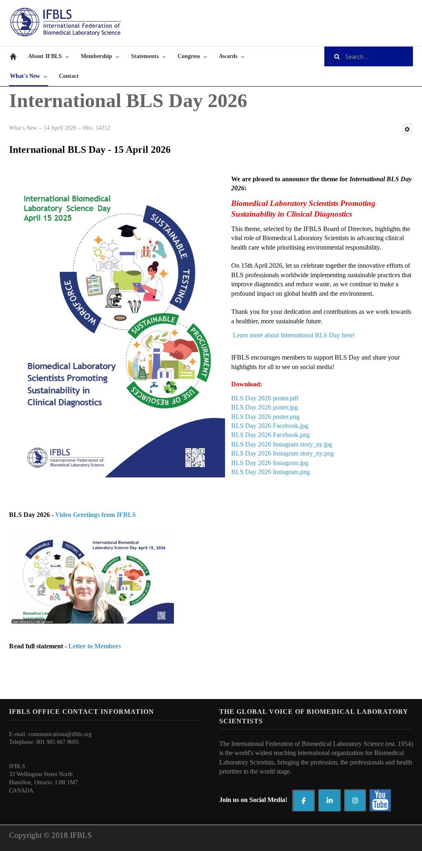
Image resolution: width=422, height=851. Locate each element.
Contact (69, 76)
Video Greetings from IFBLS (95, 514)
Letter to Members (94, 646)
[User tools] (407, 129)
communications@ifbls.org (59, 734)
